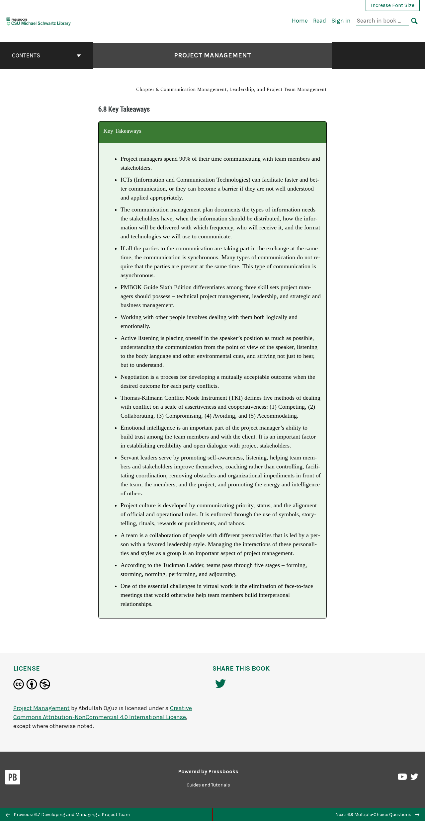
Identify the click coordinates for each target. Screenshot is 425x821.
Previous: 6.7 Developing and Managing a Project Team (71, 814)
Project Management (212, 55)
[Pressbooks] (12, 778)
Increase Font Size (392, 5)
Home (300, 20)
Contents (26, 55)
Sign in (341, 20)
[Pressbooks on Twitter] (414, 778)
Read (319, 20)
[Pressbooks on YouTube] (403, 778)
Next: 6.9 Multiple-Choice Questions (373, 814)
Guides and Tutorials (208, 785)
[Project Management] (38, 20)
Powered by (208, 771)
